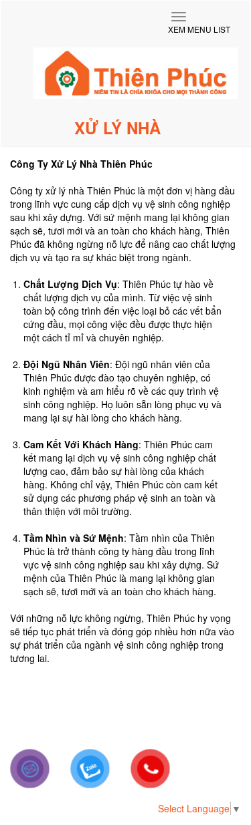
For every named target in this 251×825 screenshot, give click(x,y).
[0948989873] (90, 769)
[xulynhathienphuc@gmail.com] (30, 769)
